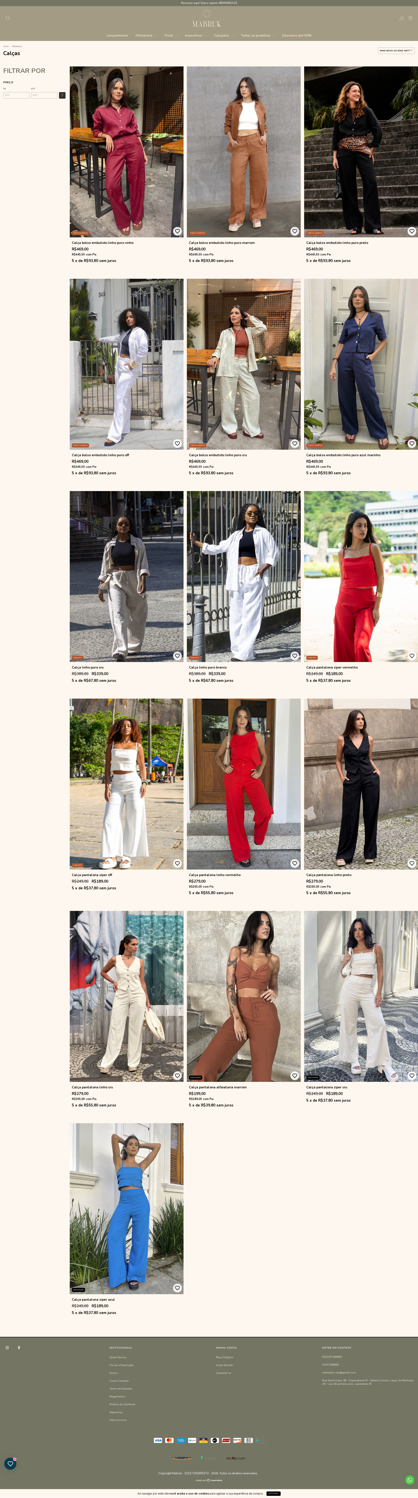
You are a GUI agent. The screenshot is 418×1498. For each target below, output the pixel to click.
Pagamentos (117, 1396)
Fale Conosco (118, 1420)
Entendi (273, 1493)
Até (33, 89)
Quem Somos (118, 1357)
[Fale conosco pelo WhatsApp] (410, 1480)
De (4, 89)
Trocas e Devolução (122, 1365)
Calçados (222, 35)
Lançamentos (117, 35)
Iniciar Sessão (224, 1365)
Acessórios (194, 35)
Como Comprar (119, 1381)
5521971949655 (332, 1357)
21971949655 (330, 1364)
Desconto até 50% (297, 35)
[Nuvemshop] (209, 1481)
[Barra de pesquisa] (7, 18)
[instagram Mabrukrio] (7, 1347)
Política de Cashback (122, 1404)
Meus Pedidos (224, 1357)
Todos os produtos (256, 35)
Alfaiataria (144, 35)
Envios (114, 1373)
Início (5, 46)
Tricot (169, 35)
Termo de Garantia (121, 1388)
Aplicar (62, 95)
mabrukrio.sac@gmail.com (339, 1372)
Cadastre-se (223, 1373)
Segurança (116, 1412)
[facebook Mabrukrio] (19, 1347)
